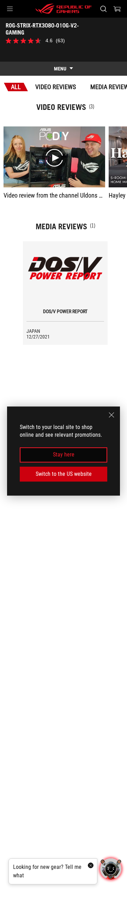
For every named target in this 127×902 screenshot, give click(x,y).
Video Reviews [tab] (55, 87)
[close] (111, 415)
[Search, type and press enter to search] (103, 9)
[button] (10, 9)
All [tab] (16, 87)
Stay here (63, 455)
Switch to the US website (64, 474)
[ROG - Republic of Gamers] (63, 9)
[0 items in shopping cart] (117, 9)
